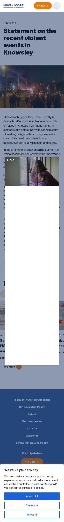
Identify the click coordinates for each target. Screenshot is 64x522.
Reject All (32, 514)
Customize (32, 505)
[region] (32, 493)
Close (10, 160)
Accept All (32, 496)
